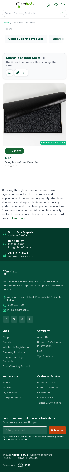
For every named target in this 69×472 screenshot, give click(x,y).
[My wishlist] (56, 5)
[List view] (24, 72)
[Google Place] (22, 319)
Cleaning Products (14, 352)
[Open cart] (63, 5)
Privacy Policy (45, 397)
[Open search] (62, 13)
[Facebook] (6, 319)
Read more (18, 218)
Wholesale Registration (16, 347)
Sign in (7, 382)
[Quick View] (34, 143)
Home (6, 22)
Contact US (44, 392)
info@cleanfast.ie (18, 310)
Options (17, 150)
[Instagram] (14, 319)
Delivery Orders (46, 382)
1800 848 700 (15, 305)
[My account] (48, 5)
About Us (42, 337)
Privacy (7, 458)
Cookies (34, 458)
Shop (6, 337)
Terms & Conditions (49, 402)
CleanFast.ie (20, 454)
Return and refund (48, 387)
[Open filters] (9, 72)
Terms (20, 458)
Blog (39, 351)
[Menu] (4, 5)
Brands (7, 342)
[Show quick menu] (62, 468)
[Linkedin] (30, 319)
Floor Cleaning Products (17, 366)
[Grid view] (17, 72)
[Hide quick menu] (65, 460)
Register (8, 387)
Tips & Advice (45, 356)
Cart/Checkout (12, 397)
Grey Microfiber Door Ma (22, 162)
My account (10, 392)
